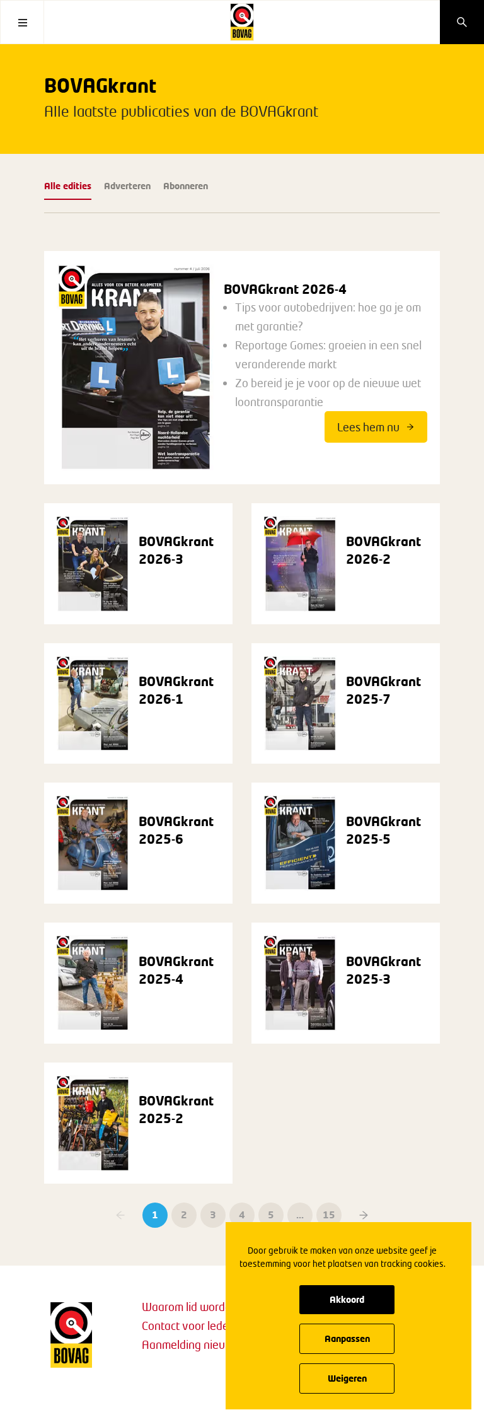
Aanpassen (347, 1338)
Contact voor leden (188, 1325)
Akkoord (347, 1299)
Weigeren (347, 1378)
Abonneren (185, 185)
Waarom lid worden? (192, 1307)
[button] (363, 1215)
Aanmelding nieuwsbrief (202, 1344)
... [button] (300, 1214)
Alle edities (67, 185)
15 (329, 1214)
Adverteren (127, 185)
